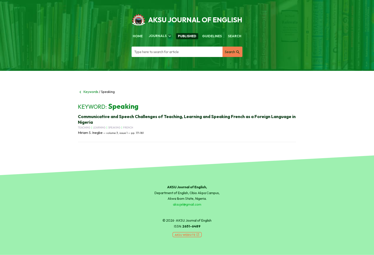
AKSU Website (187, 235)
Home (138, 36)
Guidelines (212, 36)
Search (234, 36)
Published (187, 36)
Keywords (88, 91)
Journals (160, 36)
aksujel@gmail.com (187, 204)
